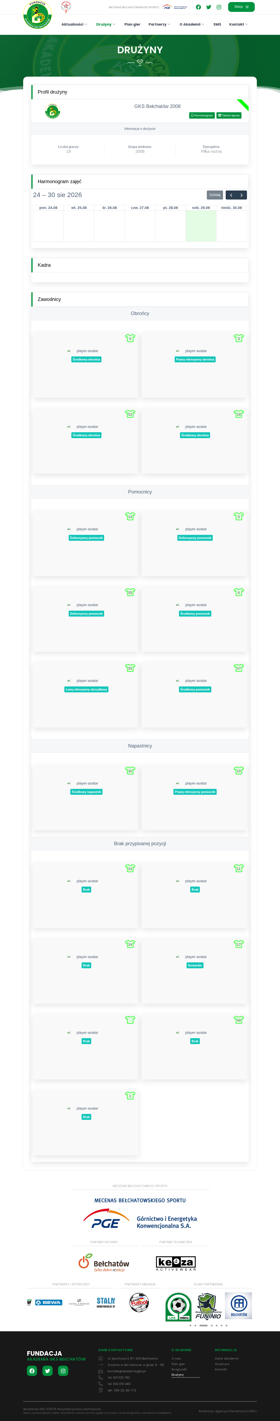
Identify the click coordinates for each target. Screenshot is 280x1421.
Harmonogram (203, 115)
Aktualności (72, 24)
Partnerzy (158, 24)
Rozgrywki (179, 1369)
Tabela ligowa (230, 115)
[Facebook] (198, 7)
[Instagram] (219, 7)
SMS (217, 24)
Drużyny (104, 24)
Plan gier (132, 24)
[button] (190, 1325)
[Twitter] (209, 7)
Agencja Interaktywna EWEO (236, 1411)
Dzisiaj (214, 195)
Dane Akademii (227, 1358)
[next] (241, 195)
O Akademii (190, 24)
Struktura (222, 1364)
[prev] (231, 195)
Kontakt (236, 24)
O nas (176, 1358)
